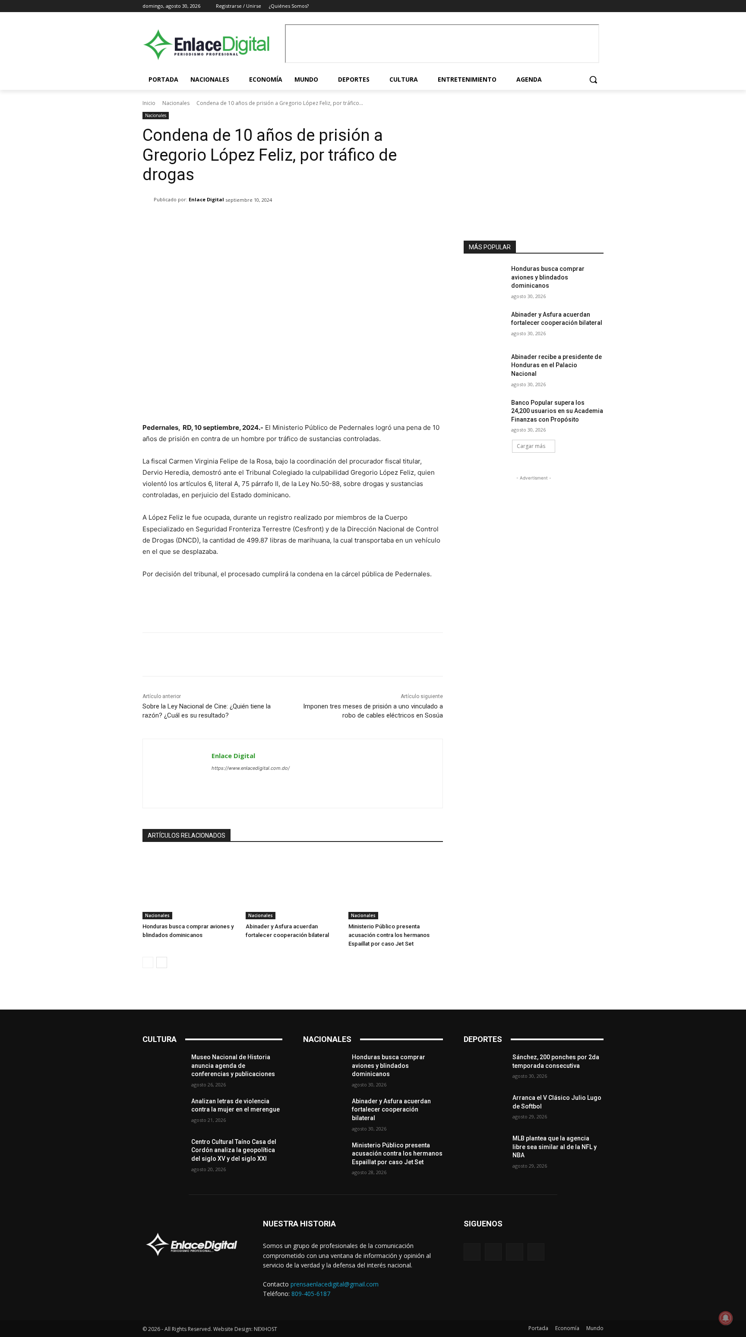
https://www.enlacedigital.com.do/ (251, 768)
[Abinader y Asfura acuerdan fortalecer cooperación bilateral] (293, 886)
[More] (418, 222)
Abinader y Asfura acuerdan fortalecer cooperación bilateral (391, 1109)
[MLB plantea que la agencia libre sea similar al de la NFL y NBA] (485, 1149)
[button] (593, 79)
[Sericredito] (533, 118)
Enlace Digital (206, 199)
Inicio (148, 103)
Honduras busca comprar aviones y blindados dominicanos (548, 277)
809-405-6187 (310, 1293)
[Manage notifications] (726, 1318)
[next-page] (161, 962)
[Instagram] (575, 6)
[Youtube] (599, 6)
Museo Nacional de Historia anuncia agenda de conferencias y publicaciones (233, 1065)
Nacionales (176, 103)
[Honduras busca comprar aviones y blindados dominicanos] (189, 886)
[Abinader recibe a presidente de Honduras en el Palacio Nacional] (485, 367)
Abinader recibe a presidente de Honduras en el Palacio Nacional (556, 365)
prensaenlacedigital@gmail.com (335, 1284)
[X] (586, 6)
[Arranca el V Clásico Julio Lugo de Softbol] (485, 1108)
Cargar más (531, 446)
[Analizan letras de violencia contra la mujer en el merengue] (163, 1112)
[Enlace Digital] (211, 44)
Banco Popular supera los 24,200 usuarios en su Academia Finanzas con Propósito (557, 411)
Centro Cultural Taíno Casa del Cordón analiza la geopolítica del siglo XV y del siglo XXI (233, 1150)
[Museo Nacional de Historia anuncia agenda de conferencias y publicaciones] (163, 1068)
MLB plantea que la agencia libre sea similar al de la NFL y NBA (554, 1147)
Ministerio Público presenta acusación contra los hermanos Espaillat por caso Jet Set (389, 935)
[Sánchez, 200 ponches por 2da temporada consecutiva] (485, 1068)
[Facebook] (563, 6)
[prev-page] (147, 962)
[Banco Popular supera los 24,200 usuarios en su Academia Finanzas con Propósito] (485, 413)
